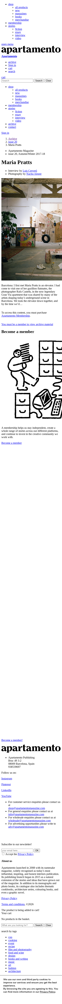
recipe (11, 946)
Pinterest (6, 784)
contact (12, 127)
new (17, 10)
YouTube (6, 796)
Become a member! (12, 740)
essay (18, 32)
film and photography (20, 949)
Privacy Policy (26, 854)
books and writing (18, 958)
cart (10, 68)
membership (15, 22)
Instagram (6, 778)
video (18, 38)
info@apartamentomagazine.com (26, 814)
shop (10, 4)
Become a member (11, 442)
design (11, 955)
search (11, 71)
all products (21, 7)
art (9, 965)
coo (10, 937)
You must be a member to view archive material (27, 324)
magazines (21, 13)
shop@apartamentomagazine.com (26, 808)
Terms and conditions (13, 904)
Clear (48, 80)
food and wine (16, 952)
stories (11, 25)
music (11, 961)
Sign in (12, 65)
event (11, 943)
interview (20, 35)
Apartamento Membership (15, 315)
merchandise (22, 19)
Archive (12, 138)
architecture (14, 971)
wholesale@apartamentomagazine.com (29, 820)
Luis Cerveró (30, 170)
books (18, 16)
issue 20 (12, 141)
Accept (10, 998)
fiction (18, 29)
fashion (12, 968)
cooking (12, 940)
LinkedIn (6, 790)
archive (12, 62)
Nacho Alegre (34, 173)
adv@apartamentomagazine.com (26, 826)
